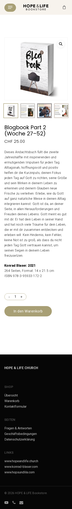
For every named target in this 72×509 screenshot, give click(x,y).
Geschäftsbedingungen (20, 434)
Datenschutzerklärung (19, 439)
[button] (10, 7)
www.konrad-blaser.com (21, 467)
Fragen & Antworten (18, 428)
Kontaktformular (15, 406)
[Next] (62, 111)
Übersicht (11, 395)
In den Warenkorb (28, 311)
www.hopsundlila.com (19, 472)
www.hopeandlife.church (21, 461)
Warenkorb (11, 401)
